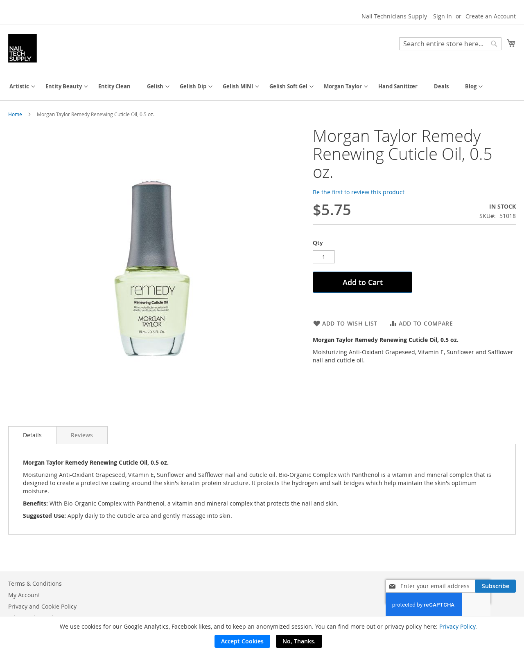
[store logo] (22, 48)
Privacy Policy (457, 626)
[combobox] (450, 43)
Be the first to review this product (358, 192)
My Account (24, 595)
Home (15, 114)
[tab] (32, 435)
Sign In (442, 16)
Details (32, 435)
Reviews (82, 435)
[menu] (262, 86)
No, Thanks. (299, 641)
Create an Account (490, 16)
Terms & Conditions (35, 583)
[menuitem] (19, 86)
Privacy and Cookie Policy (42, 606)
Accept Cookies (242, 641)
